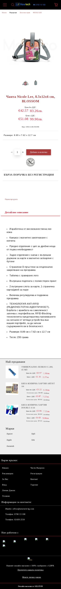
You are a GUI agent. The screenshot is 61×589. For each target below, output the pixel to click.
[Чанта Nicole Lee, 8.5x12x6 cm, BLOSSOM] (25, 83)
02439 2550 (19, 520)
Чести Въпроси (37, 468)
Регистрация (36, 474)
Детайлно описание (16, 212)
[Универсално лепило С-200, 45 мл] (12, 372)
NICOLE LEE (37, 12)
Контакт (34, 479)
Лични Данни (8, 490)
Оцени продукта (11, 199)
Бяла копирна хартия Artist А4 (38, 384)
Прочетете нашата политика (31, 570)
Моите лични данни (31, 577)
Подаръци (13, 12)
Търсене (34, 485)
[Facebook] (5, 525)
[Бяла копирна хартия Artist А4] (12, 388)
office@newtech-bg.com (23, 509)
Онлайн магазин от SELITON (30, 586)
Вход (4, 485)
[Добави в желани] (56, 144)
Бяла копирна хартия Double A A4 (34, 406)
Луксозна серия (25, 12)
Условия (6, 496)
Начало (4, 12)
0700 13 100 (19, 514)
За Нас (5, 479)
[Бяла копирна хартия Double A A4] (12, 410)
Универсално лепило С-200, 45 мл (37, 368)
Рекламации (7, 474)
